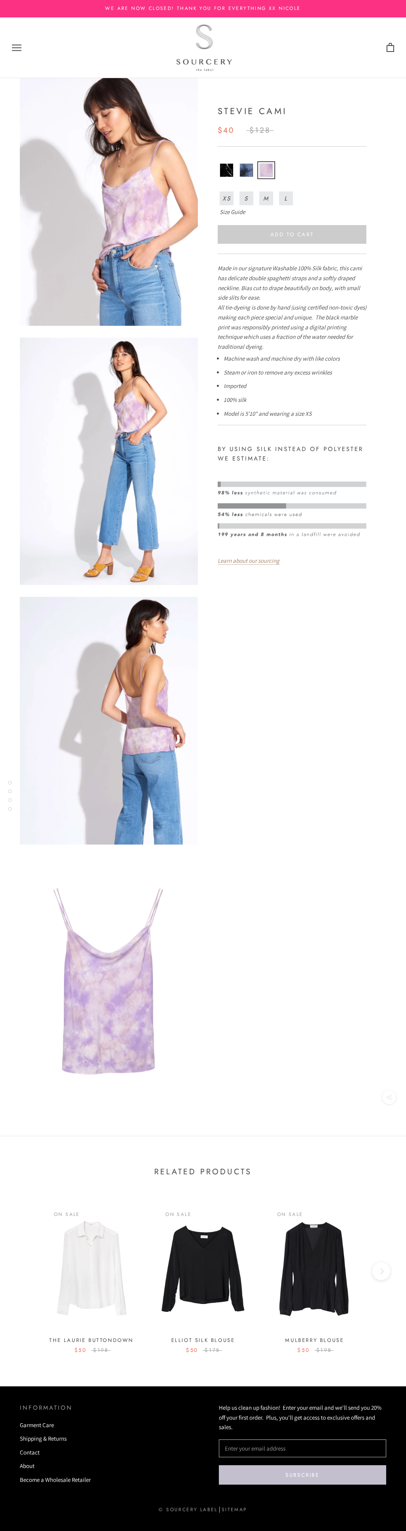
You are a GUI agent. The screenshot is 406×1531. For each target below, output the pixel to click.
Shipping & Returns (43, 1438)
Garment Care (37, 1425)
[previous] (25, 1271)
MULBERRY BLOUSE (314, 1340)
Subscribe (302, 1475)
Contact (30, 1452)
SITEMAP (234, 1509)
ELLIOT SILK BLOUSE (203, 1340)
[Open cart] (390, 47)
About (27, 1466)
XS (226, 198)
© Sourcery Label (188, 1509)
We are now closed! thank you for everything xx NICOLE (203, 8)
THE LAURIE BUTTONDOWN (91, 1340)
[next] (381, 1271)
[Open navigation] (16, 47)
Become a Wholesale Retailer (55, 1479)
